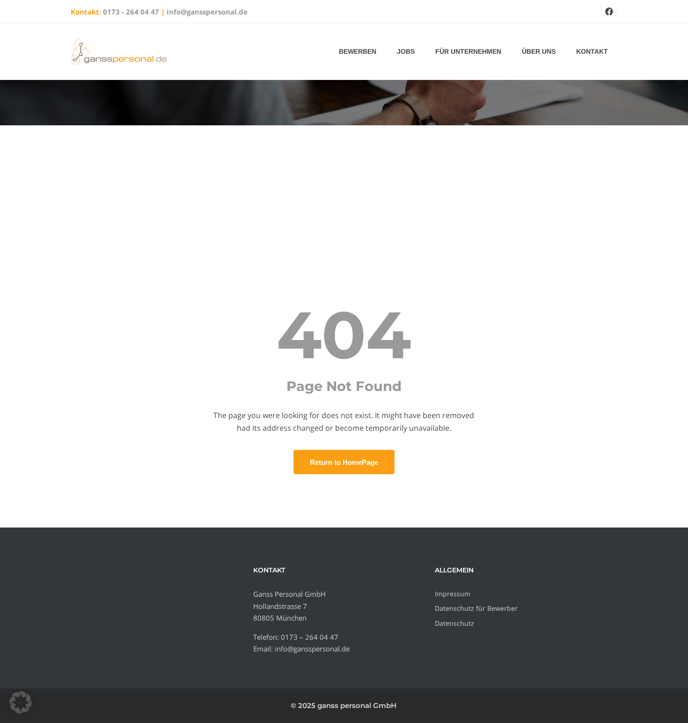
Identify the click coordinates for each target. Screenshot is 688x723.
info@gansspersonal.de (207, 11)
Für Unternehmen (468, 51)
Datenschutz (454, 623)
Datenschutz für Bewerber (476, 608)
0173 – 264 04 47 (309, 637)
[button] (20, 702)
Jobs (406, 51)
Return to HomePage (344, 462)
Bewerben (357, 51)
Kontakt (592, 51)
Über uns (539, 51)
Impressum (452, 593)
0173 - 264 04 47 (131, 11)
